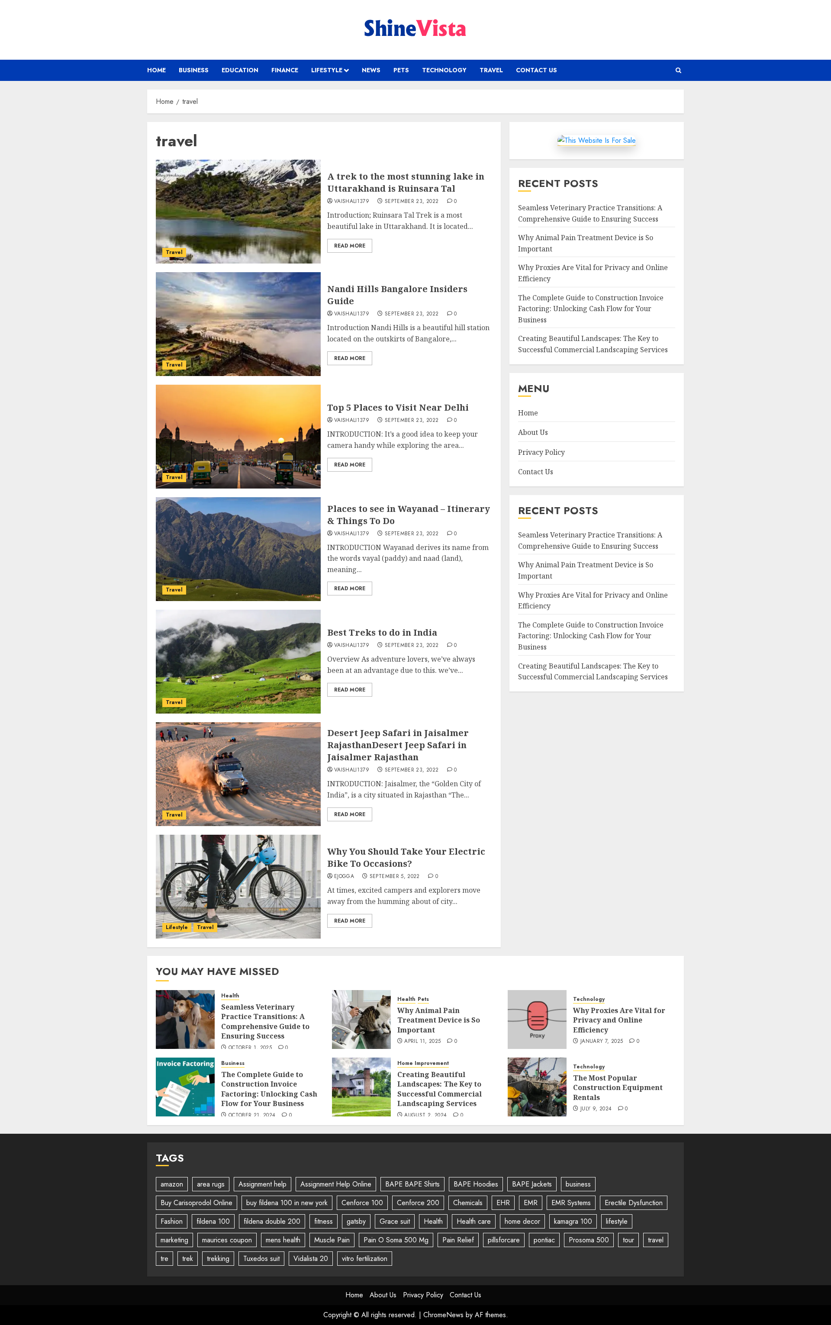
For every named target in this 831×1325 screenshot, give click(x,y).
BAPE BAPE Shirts (412, 1184)
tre (164, 1259)
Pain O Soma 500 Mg (396, 1240)
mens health (283, 1240)
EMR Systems (571, 1203)
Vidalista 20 (310, 1259)
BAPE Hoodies (476, 1184)
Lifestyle (326, 70)
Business (194, 70)
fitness (323, 1221)
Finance (284, 70)
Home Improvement (423, 1063)
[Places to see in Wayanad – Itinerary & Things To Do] (238, 549)
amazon (172, 1184)
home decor (522, 1221)
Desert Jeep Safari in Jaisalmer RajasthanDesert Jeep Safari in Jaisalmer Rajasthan (398, 745)
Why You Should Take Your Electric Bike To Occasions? (406, 857)
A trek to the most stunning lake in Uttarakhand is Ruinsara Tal (405, 182)
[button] (678, 70)
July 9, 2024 (596, 1109)
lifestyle (617, 1221)
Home (156, 70)
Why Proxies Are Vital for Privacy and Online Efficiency (619, 1020)
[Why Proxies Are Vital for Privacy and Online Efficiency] (537, 1019)
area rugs (211, 1184)
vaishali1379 (351, 201)
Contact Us (536, 70)
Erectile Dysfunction (634, 1203)
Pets (401, 70)
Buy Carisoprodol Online (196, 1203)
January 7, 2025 (601, 1041)
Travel (491, 70)
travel (656, 1240)
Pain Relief (458, 1240)
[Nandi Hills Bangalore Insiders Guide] (238, 324)
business (578, 1184)
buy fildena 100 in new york (287, 1203)
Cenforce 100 (362, 1203)
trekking (218, 1259)
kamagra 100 (573, 1221)
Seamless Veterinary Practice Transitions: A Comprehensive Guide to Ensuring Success (265, 1021)
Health (230, 996)
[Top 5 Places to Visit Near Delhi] (238, 437)
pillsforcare (504, 1240)
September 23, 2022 (411, 201)
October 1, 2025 (250, 1048)
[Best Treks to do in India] (238, 662)
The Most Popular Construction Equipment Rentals (618, 1087)
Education (240, 70)
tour (628, 1240)
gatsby (356, 1221)
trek (187, 1259)
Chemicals (468, 1203)
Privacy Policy (541, 452)
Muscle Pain (332, 1240)
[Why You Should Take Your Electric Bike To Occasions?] (238, 887)
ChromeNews (443, 1315)
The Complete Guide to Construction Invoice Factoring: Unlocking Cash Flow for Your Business (591, 309)
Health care (474, 1221)
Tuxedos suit (261, 1259)
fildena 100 (213, 1221)
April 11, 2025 (422, 1041)
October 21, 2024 (252, 1115)
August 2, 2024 (425, 1115)
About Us (533, 432)
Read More (349, 246)
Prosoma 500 (589, 1240)
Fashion (172, 1221)
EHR (503, 1203)
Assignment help (262, 1184)
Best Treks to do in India (382, 632)
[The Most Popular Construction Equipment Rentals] (537, 1087)
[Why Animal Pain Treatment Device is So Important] (361, 1019)
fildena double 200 (272, 1221)
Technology (444, 70)
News (371, 70)
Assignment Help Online (335, 1184)
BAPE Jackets (532, 1184)
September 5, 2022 (395, 876)
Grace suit (395, 1221)
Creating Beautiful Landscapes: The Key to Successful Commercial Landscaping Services (439, 1089)
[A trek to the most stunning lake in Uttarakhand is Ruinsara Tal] (238, 212)
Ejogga (344, 876)
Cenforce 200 (418, 1203)
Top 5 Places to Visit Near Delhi (398, 407)
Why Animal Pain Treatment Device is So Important (438, 1020)
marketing (174, 1240)
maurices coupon (227, 1240)
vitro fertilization (364, 1259)
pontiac (544, 1240)
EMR (531, 1203)
